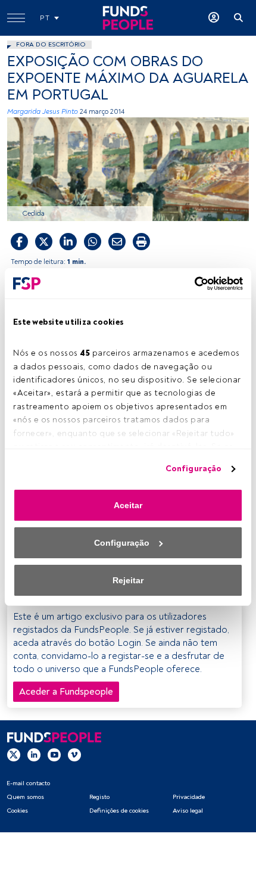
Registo (99, 797)
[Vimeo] (74, 754)
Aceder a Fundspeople (66, 692)
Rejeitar (128, 580)
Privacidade (189, 797)
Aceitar (128, 505)
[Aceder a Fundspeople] (213, 18)
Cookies (17, 810)
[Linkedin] (33, 754)
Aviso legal (188, 810)
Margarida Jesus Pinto (42, 111)
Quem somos (25, 797)
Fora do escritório (51, 44)
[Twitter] (13, 754)
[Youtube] (54, 754)
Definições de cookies (119, 810)
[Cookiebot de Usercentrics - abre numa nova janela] (191, 283)
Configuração (193, 469)
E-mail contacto (28, 783)
